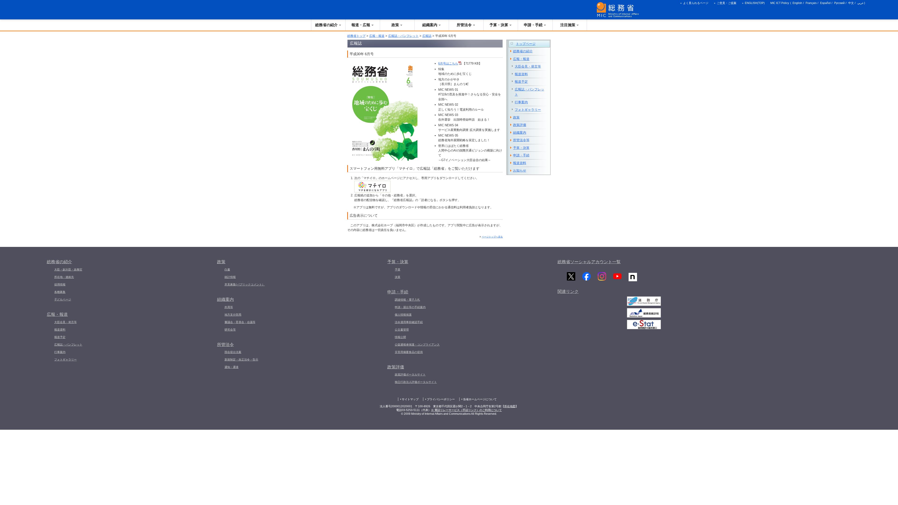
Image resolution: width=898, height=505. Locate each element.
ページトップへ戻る (492, 236)
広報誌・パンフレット (403, 36)
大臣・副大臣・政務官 (68, 269)
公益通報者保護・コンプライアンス (417, 344)
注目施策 (567, 25)
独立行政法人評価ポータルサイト (416, 382)
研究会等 (230, 329)
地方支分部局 (232, 314)
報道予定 (521, 81)
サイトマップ (410, 399)
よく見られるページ (695, 3)
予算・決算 (498, 25)
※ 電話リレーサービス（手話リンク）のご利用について (466, 410)
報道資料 (521, 74)
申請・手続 (533, 25)
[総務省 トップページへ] (619, 9)
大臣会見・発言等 (528, 66)
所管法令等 (521, 140)
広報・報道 (376, 36)
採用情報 (59, 284)
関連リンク (568, 291)
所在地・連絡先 (64, 277)
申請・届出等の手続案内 (410, 307)
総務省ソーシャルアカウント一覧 (589, 262)
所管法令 (464, 25)
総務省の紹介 (326, 25)
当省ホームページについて (480, 399)
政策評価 (519, 125)
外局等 (228, 307)
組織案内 (429, 25)
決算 (397, 277)
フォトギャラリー (528, 110)
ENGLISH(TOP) (755, 3)
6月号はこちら (448, 63)
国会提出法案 (232, 352)
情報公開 (400, 337)
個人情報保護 (403, 314)
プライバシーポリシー (441, 399)
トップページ (526, 44)
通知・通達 (231, 367)
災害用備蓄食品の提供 (409, 352)
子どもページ (62, 299)
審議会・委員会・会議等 (239, 322)
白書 (227, 269)
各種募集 (59, 292)
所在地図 (509, 406)
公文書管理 (402, 329)
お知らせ (519, 170)
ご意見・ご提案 (726, 3)
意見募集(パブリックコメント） (244, 284)
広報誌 (426, 36)
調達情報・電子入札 (407, 299)
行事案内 (521, 102)
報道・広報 (360, 25)
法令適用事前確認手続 (409, 322)
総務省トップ (356, 36)
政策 (395, 25)
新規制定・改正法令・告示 (241, 359)
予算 (397, 269)
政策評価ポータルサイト (410, 374)
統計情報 (230, 277)
